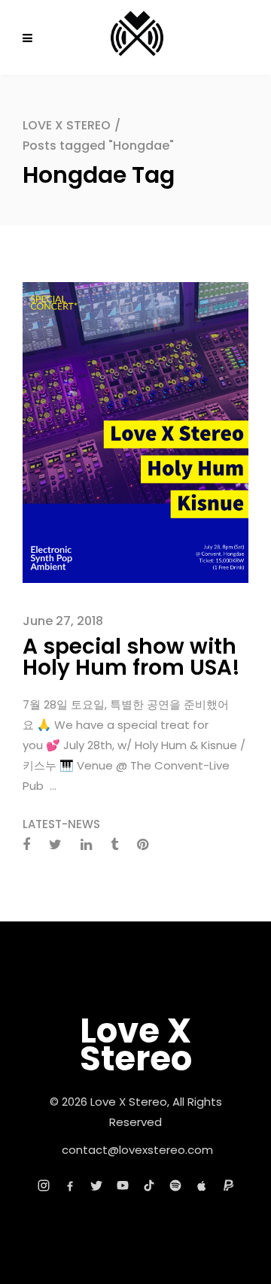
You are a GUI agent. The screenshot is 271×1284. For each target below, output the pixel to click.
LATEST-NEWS (61, 824)
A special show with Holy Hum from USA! (131, 657)
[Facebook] (70, 1185)
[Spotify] (175, 1185)
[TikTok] (149, 1185)
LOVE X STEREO (67, 125)
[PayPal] (228, 1185)
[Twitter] (96, 1185)
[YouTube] (122, 1185)
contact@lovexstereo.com (137, 1150)
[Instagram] (43, 1185)
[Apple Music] (202, 1185)
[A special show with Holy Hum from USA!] (135, 431)
